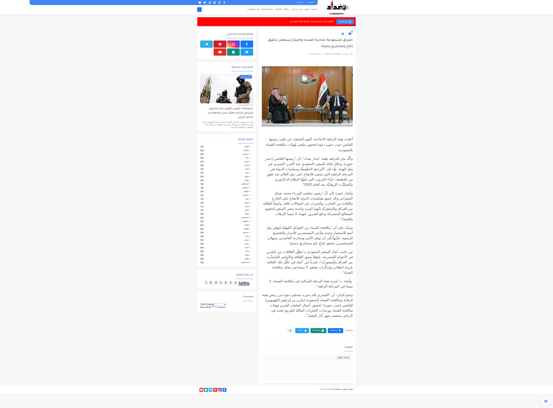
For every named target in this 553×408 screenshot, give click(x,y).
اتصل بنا (310, 2)
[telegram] (209, 2)
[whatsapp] (199, 2)
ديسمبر (246, 154)
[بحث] (199, 9)
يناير (247, 158)
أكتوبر (247, 147)
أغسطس (245, 184)
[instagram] (219, 2)
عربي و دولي (296, 9)
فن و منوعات (253, 9)
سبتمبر (246, 188)
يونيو (247, 177)
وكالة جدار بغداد (326, 389)
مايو (247, 173)
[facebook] (224, 2)
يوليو (247, 180)
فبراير (247, 162)
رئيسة (314, 9)
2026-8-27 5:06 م (244, 105)
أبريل (247, 169)
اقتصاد (278, 9)
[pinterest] (214, 2)
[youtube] (220, 52)
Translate (221, 307)
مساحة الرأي (267, 9)
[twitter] (204, 2)
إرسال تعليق (343, 358)
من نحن (300, 2)
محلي (306, 9)
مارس (246, 165)
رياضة (286, 9)
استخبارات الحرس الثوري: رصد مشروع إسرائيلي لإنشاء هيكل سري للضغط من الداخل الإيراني (230, 113)
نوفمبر (246, 150)
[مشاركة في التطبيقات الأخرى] (290, 330)
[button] (335, 330)
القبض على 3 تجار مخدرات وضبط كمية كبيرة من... (311, 22)
